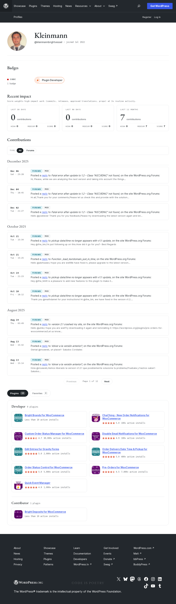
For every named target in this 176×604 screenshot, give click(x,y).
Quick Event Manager (37, 482)
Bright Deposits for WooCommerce (45, 511)
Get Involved (111, 548)
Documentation (82, 553)
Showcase (50, 548)
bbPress (140, 559)
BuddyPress (142, 564)
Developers (80, 559)
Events (107, 553)
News (17, 553)
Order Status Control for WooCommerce (49, 467)
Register (146, 17)
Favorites (39, 393)
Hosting (18, 559)
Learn (77, 548)
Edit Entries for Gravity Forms (42, 449)
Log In (157, 17)
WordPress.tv (83, 564)
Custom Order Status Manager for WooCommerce (54, 433)
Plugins (17, 393)
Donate (109, 559)
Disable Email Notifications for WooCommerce (129, 433)
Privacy (18, 564)
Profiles (18, 16)
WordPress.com (144, 548)
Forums (30, 150)
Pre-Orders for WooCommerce (120, 467)
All (20, 150)
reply (45, 175)
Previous (71, 381)
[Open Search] (139, 6)
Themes (48, 553)
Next (106, 381)
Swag (108, 564)
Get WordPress (159, 5)
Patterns (48, 564)
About (17, 548)
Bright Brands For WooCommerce (44, 415)
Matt (138, 553)
